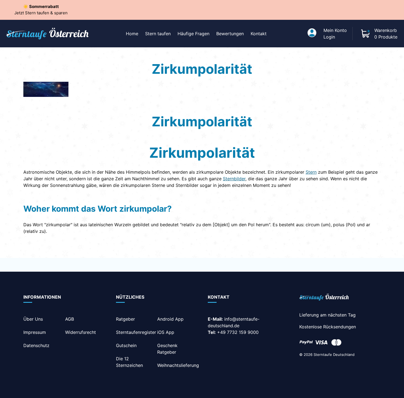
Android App (170, 319)
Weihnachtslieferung (178, 365)
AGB (69, 319)
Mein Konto (335, 30)
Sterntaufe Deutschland (334, 354)
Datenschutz (36, 345)
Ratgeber (125, 319)
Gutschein (126, 345)
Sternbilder (234, 178)
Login (329, 37)
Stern (311, 172)
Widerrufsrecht (80, 332)
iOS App (165, 332)
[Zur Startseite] (324, 298)
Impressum (34, 332)
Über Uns (33, 319)
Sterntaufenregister (136, 332)
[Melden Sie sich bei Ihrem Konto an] (312, 33)
